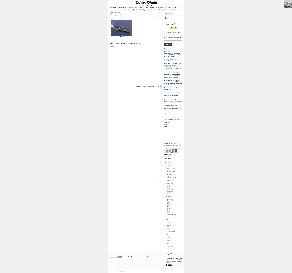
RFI (168, 243)
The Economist (170, 213)
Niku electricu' (170, 182)
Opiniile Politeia (152, 10)
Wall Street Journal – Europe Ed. (174, 216)
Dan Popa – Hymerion (171, 168)
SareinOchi (169, 188)
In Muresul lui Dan (171, 173)
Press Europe (170, 209)
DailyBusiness (170, 233)
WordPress (121, 271)
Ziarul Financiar (170, 246)
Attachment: (166, 142)
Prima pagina (113, 7)
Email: (166, 126)
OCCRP (169, 208)
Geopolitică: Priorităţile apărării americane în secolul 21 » (148, 86)
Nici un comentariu (158, 17)
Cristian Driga (170, 165)
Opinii (147, 7)
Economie (120, 10)
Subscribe (168, 44)
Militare (152, 7)
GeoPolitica (167, 7)
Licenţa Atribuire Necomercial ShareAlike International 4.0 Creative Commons (174, 261)
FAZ (168, 205)
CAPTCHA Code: (168, 154)
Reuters (168, 211)
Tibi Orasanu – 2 (170, 192)
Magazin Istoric (137, 10)
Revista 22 (169, 242)
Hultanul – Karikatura (171, 171)
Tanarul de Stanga (171, 189)
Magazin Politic (139, 7)
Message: (166, 130)
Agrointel (169, 223)
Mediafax (169, 240)
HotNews (169, 239)
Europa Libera (170, 236)
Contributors (170, 230)
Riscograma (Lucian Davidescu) (173, 185)
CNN (168, 202)
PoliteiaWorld (146, 3)
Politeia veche (170, 183)
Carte (129, 10)
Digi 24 (168, 234)
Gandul (168, 237)
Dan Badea (169, 167)
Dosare (174, 7)
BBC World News (171, 199)
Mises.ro (169, 179)
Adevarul (169, 222)
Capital (168, 228)
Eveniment (113, 10)
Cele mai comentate (167, 48)
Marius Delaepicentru (171, 177)
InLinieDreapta (170, 174)
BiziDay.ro (169, 225)
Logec (168, 176)
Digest (144, 10)
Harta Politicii (170, 170)
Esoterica (173, 10)
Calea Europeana (170, 226)
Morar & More (170, 180)
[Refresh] (179, 149)
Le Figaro (169, 206)
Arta (125, 10)
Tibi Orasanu (170, 191)
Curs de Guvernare (171, 231)
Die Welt (169, 203)
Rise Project (169, 186)
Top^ (160, 84)
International (159, 7)
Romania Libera (170, 245)
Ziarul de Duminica (163, 10)
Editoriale (130, 7)
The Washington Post (171, 214)
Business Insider (170, 200)
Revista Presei (122, 7)
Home (110, 12)
